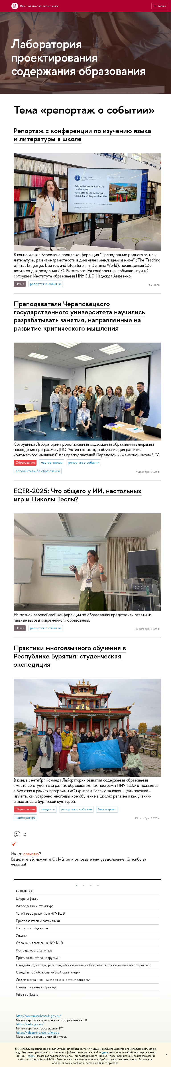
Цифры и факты (27, 898)
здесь (105, 1052)
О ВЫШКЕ (24, 891)
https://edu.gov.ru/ (30, 1024)
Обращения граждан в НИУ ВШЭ (39, 943)
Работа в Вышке (27, 994)
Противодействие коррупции (37, 957)
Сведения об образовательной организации (48, 972)
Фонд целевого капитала (34, 950)
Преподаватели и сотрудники (38, 921)
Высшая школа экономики (39, 6)
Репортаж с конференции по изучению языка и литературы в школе (82, 135)
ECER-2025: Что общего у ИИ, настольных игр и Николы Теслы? (78, 495)
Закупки (21, 935)
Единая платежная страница (36, 987)
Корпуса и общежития (32, 928)
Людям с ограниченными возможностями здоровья (53, 979)
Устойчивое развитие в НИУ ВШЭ (40, 913)
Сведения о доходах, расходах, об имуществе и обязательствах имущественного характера (83, 965)
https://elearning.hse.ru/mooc (37, 1032)
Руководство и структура (34, 906)
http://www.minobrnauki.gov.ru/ (38, 1016)
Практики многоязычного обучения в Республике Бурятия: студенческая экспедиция (70, 656)
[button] (76, 886)
